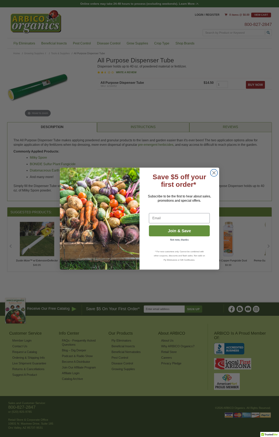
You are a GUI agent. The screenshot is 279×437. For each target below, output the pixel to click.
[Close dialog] (214, 172)
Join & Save (179, 231)
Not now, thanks (179, 239)
